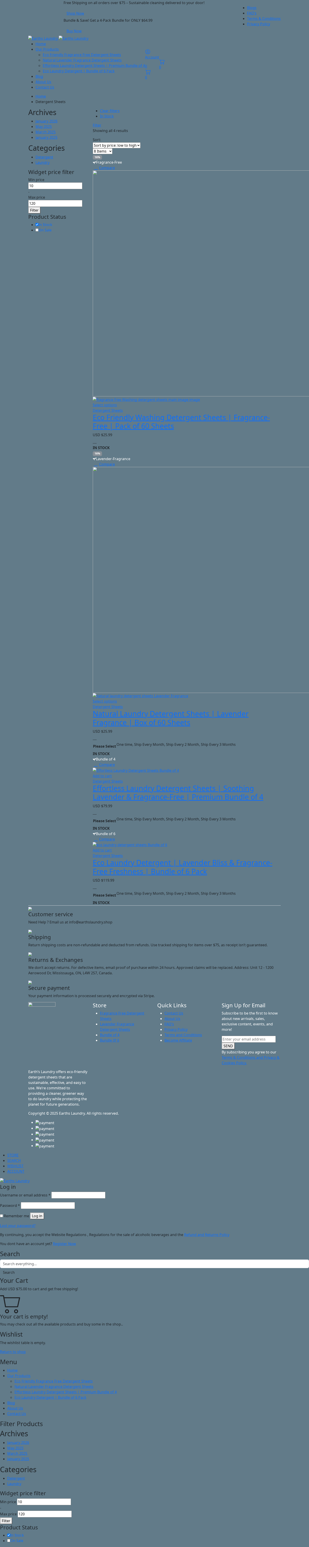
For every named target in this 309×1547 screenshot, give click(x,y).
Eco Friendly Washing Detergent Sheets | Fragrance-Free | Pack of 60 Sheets (181, 421)
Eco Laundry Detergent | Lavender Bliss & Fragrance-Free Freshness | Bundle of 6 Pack (182, 867)
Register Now (64, 1243)
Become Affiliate (178, 1040)
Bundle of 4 (109, 1034)
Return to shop (13, 1351)
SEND (228, 1045)
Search (9, 1272)
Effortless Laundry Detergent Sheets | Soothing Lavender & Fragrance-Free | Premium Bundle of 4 (178, 792)
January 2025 (46, 137)
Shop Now (75, 13)
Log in (37, 1215)
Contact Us (45, 87)
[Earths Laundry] (58, 37)
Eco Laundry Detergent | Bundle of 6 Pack (79, 70)
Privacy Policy (258, 23)
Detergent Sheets (108, 410)
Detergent (44, 157)
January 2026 (46, 121)
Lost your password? (18, 1225)
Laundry (43, 162)
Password (10, 1205)
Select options (105, 405)
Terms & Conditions (264, 18)
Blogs (252, 7)
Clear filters (110, 110)
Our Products (47, 49)
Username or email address (25, 1195)
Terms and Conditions (183, 1034)
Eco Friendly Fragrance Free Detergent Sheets (82, 54)
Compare (107, 167)
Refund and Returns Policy (206, 1234)
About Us (43, 81)
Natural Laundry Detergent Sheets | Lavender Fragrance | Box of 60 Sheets (171, 718)
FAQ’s (252, 13)
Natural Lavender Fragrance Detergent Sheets (82, 60)
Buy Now (74, 30)
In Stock (107, 116)
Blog (39, 76)
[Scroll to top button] (298, 1536)
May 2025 (44, 126)
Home (41, 43)
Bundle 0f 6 (109, 1040)
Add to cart (102, 775)
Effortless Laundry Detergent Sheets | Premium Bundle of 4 (94, 65)
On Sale (45, 230)
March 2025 (46, 132)
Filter (97, 125)
